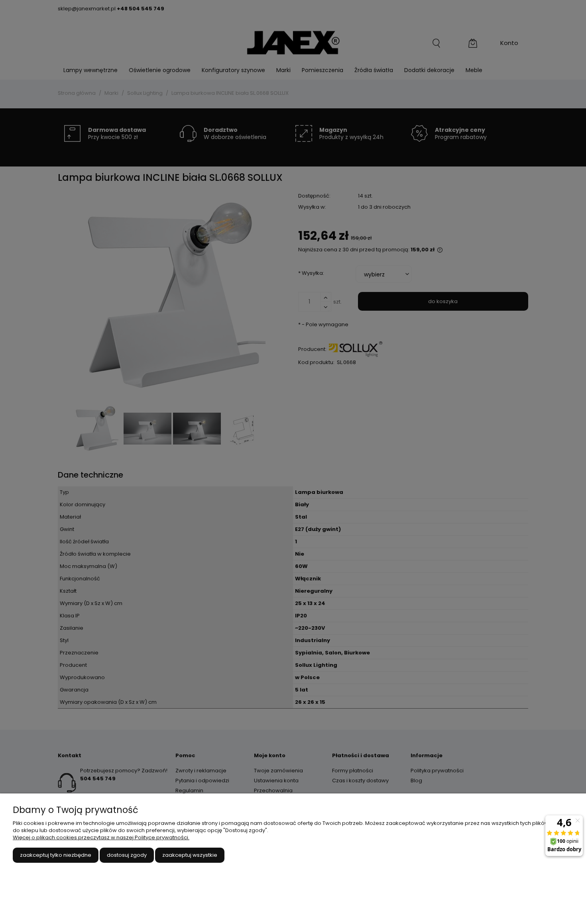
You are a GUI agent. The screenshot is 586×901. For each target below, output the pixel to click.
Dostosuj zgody (127, 855)
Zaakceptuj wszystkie (189, 855)
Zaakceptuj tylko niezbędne (55, 855)
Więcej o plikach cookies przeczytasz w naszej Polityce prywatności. (101, 837)
